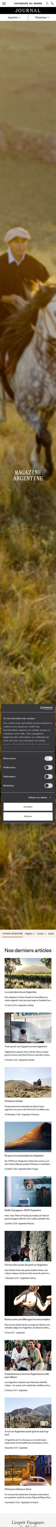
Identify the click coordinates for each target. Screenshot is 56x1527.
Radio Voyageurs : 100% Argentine (23, 1210)
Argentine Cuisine (26, 1005)
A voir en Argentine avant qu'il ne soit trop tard (27, 1433)
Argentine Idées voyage (28, 1169)
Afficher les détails (37, 797)
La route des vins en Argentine (20, 992)
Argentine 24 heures (30, 1114)
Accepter (28, 806)
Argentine (20, 1332)
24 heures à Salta (14, 1101)
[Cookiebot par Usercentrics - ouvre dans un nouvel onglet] (40, 708)
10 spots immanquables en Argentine (24, 1155)
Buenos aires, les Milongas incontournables (27, 1319)
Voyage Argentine (12, 933)
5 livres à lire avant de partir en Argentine (26, 1264)
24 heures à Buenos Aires (18, 1489)
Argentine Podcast (26, 1223)
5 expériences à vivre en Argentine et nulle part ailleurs (27, 1375)
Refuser (28, 816)
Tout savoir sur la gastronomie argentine (26, 1046)
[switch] (49, 767)
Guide (51, 933)
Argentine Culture (28, 1278)
